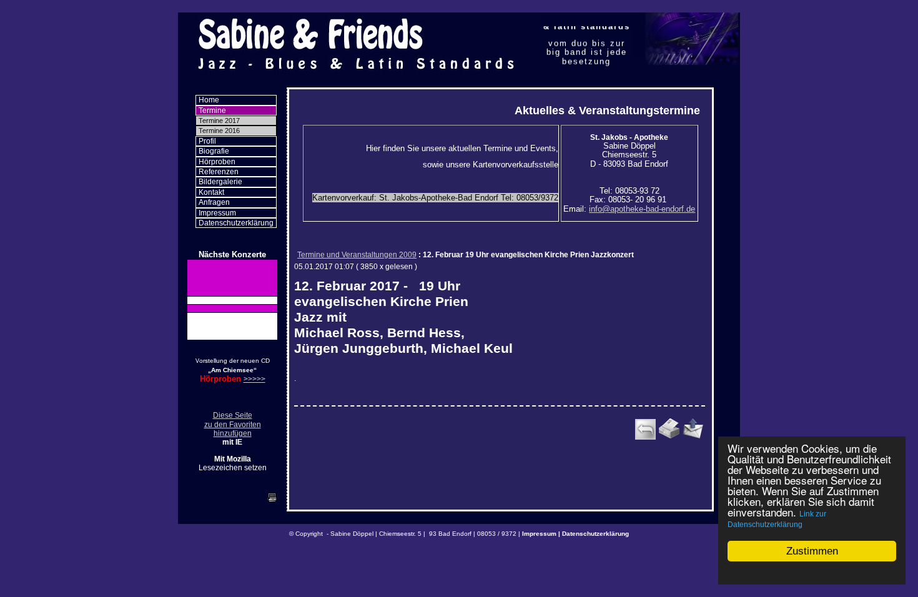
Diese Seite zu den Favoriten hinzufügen (232, 424)
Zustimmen (812, 551)
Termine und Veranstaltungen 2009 (357, 254)
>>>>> (254, 379)
